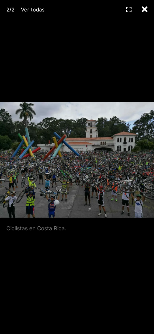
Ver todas (33, 9)
